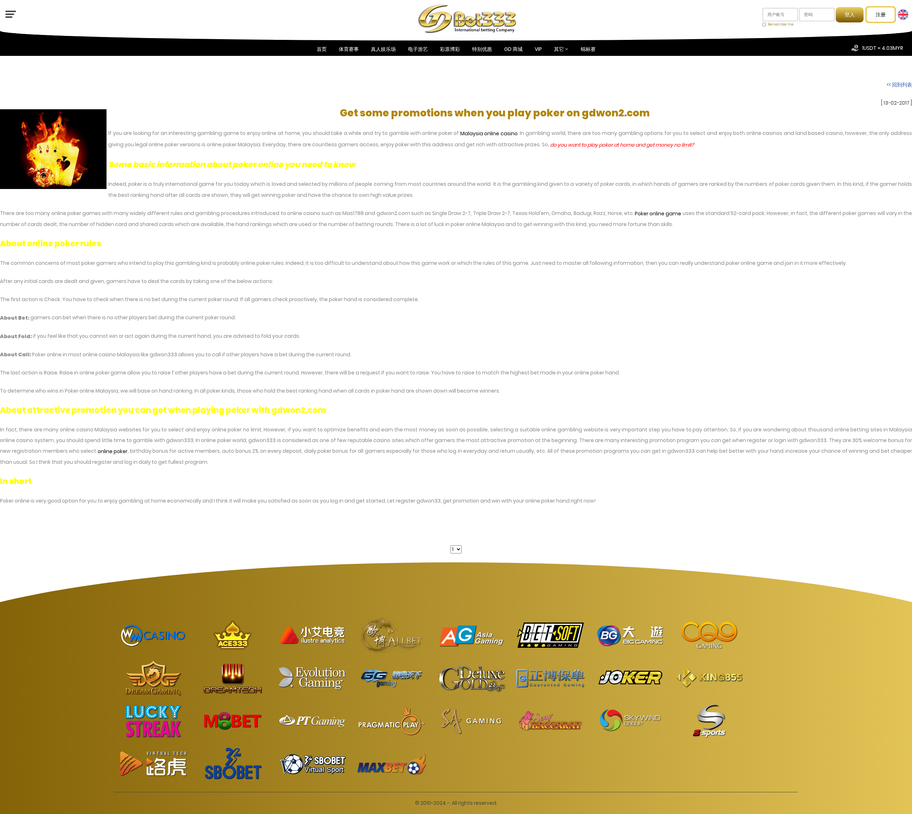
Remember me (780, 24)
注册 (881, 14)
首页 (322, 49)
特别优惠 (482, 49)
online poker (113, 451)
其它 (559, 49)
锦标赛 (588, 49)
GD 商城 (513, 49)
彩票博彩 (450, 49)
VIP (538, 49)
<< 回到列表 (899, 84)
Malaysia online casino (489, 133)
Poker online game (658, 213)
